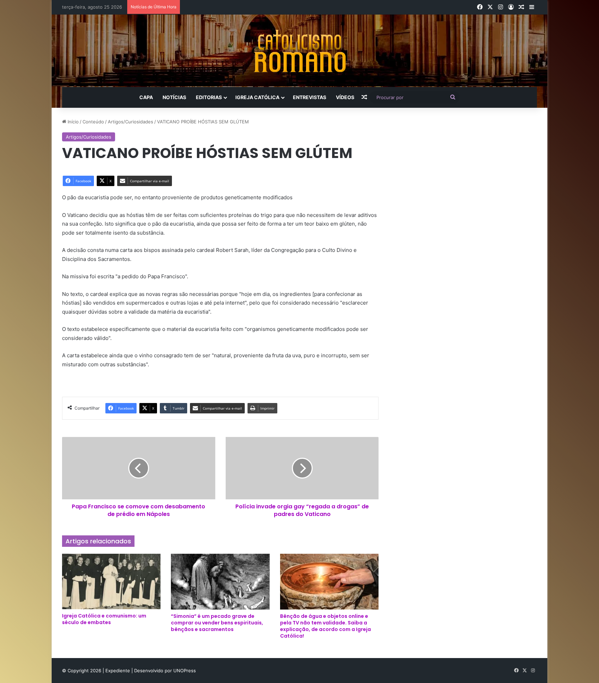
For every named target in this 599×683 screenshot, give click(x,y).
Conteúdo (93, 121)
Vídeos (345, 97)
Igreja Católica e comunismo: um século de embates (104, 619)
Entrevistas (309, 97)
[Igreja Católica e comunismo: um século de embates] (111, 581)
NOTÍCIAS (174, 97)
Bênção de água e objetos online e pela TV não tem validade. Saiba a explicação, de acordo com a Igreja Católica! (325, 626)
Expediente (118, 670)
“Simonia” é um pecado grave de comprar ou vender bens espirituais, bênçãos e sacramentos (217, 623)
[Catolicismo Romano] (299, 50)
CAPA (146, 97)
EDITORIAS (209, 97)
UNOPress (184, 670)
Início (72, 121)
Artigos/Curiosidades (130, 121)
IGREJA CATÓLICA (257, 97)
